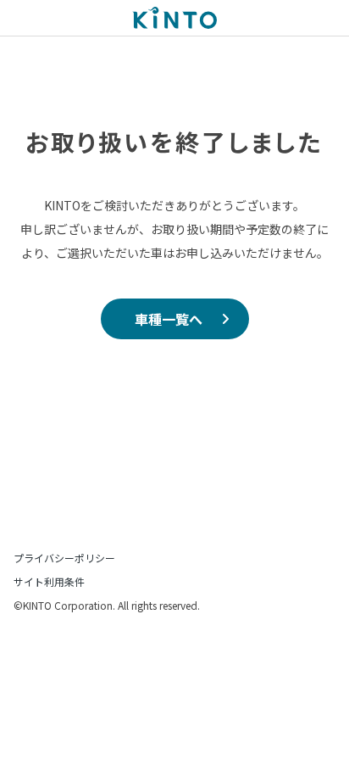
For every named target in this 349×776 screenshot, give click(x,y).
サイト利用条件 (49, 581)
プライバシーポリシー (64, 557)
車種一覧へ (168, 319)
